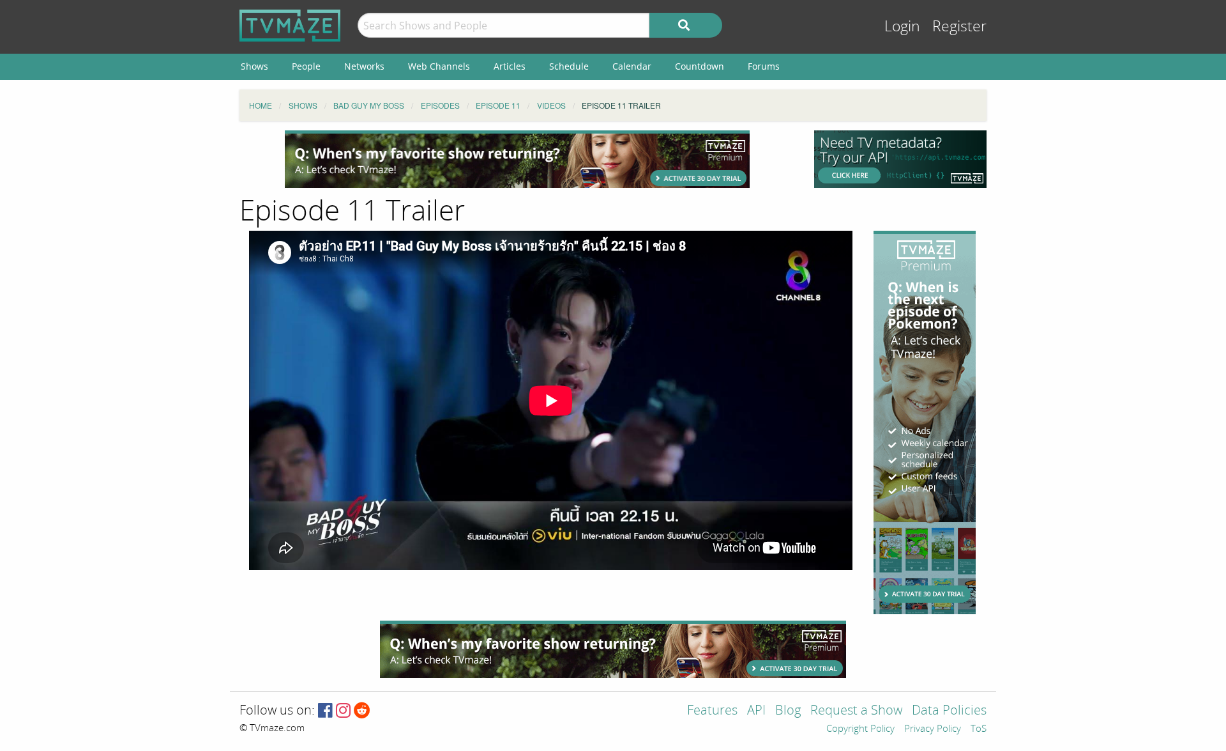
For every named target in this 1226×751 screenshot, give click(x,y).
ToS (979, 729)
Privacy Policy (932, 729)
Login (902, 26)
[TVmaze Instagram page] (343, 711)
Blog (788, 711)
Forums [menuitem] (764, 66)
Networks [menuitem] (364, 66)
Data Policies (949, 711)
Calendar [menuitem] (631, 66)
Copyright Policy (860, 729)
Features (712, 711)
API (756, 711)
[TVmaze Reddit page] (362, 711)
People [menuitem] (306, 66)
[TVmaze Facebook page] (325, 711)
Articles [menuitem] (510, 66)
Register (959, 26)
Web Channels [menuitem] (439, 66)
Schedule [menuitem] (569, 66)
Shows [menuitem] (254, 66)
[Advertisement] (517, 159)
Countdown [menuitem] (699, 66)
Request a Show (856, 711)
